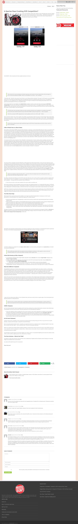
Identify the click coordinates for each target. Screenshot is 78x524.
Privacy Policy (4, 517)
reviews (47, 168)
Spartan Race (23, 103)
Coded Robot (11, 523)
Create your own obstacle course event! (9, 512)
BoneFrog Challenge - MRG (65, 15)
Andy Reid (9, 434)
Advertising (4, 509)
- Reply (20, 399)
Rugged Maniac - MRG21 (64, 12)
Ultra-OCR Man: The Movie (45, 491)
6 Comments (27, 367)
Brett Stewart (8, 367)
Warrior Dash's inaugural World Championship (12, 211)
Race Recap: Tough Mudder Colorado (47, 494)
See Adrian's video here (47, 312)
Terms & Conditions (5, 514)
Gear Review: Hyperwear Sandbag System (48, 496)
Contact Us (4, 501)
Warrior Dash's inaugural (17, 261)
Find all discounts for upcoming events (63, 17)
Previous (49, 6)
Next (53, 6)
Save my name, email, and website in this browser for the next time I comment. (34, 469)
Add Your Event (5, 506)
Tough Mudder (43, 257)
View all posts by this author (14, 377)
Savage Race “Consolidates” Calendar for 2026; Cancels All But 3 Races (53, 486)
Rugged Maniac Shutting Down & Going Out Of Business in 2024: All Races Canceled (56, 489)
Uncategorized (21, 367)
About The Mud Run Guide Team (8, 504)
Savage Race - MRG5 (63, 14)
